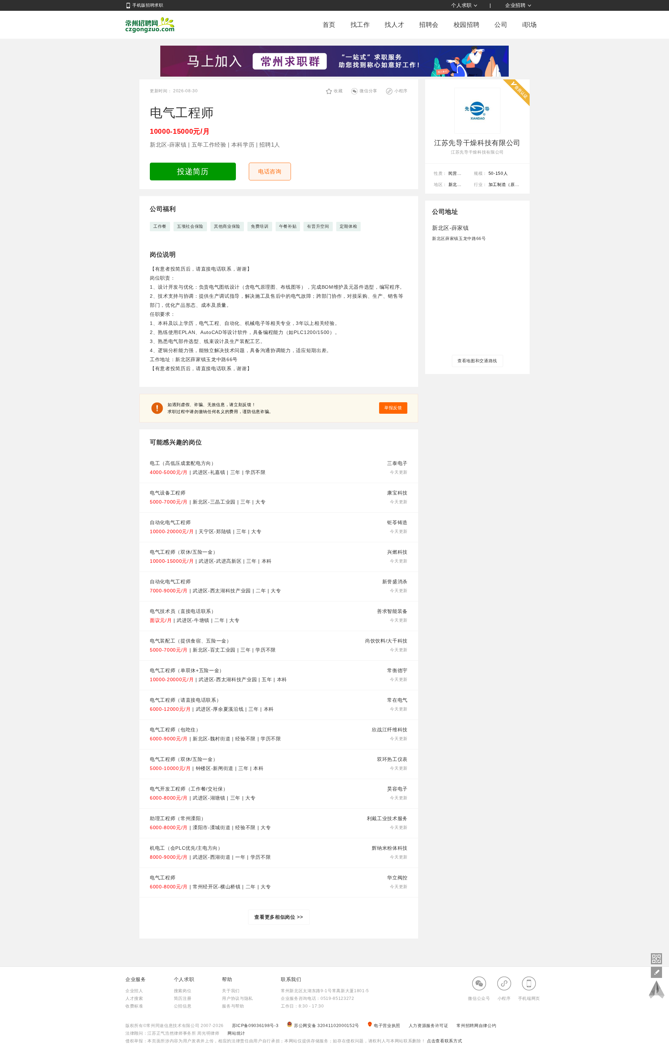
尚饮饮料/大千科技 (386, 641)
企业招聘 (515, 5)
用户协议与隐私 (237, 998)
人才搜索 (134, 998)
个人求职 (461, 5)
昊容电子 (397, 789)
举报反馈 (393, 407)
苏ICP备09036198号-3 (255, 1025)
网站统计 (236, 1033)
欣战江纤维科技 (390, 729)
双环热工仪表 (392, 759)
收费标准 (134, 1006)
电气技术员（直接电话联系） (183, 611)
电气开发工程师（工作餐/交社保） (189, 789)
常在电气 (397, 700)
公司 (500, 24)
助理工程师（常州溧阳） (178, 818)
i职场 (529, 24)
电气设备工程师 (168, 493)
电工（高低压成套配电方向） (183, 463)
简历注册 (183, 998)
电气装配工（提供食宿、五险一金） (191, 641)
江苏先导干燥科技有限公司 (477, 143)
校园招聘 (467, 24)
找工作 (360, 24)
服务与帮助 (233, 1006)
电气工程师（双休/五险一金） (184, 552)
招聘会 (429, 24)
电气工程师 (162, 877)
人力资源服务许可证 (429, 1025)
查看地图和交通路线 (477, 360)
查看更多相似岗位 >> (278, 917)
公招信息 (183, 1006)
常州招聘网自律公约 (476, 1025)
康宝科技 (397, 493)
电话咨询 (270, 171)
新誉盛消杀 (395, 581)
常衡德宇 (397, 670)
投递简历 (193, 171)
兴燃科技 (397, 552)
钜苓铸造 (397, 522)
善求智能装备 (392, 611)
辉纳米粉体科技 (390, 848)
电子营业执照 (388, 1025)
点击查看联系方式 (443, 1041)
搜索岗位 (183, 990)
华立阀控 (397, 877)
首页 (329, 24)
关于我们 (231, 990)
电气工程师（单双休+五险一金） (187, 670)
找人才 (394, 24)
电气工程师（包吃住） (175, 729)
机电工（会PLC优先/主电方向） (186, 848)
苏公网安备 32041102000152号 (327, 1025)
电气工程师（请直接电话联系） (185, 700)
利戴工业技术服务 (387, 818)
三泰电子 (397, 463)
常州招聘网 (149, 25)
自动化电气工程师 (170, 522)
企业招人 (134, 990)
